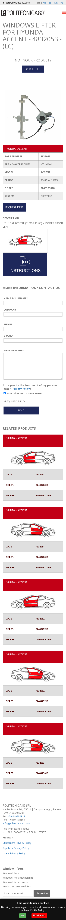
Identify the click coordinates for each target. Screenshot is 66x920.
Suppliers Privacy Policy (16, 848)
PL (61, 2)
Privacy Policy (21, 388)
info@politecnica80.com (16, 2)
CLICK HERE (33, 69)
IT (33, 2)
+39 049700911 (16, 816)
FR (44, 2)
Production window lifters (17, 886)
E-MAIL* (9, 335)
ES (50, 2)
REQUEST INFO (14, 207)
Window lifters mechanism (18, 877)
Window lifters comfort (16, 882)
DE (56, 2)
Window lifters (11, 873)
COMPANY (10, 309)
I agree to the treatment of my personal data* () (31, 386)
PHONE (8, 324)
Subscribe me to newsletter (24, 393)
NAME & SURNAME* (16, 298)
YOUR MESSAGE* (14, 350)
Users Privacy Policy (14, 853)
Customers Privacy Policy (17, 842)
